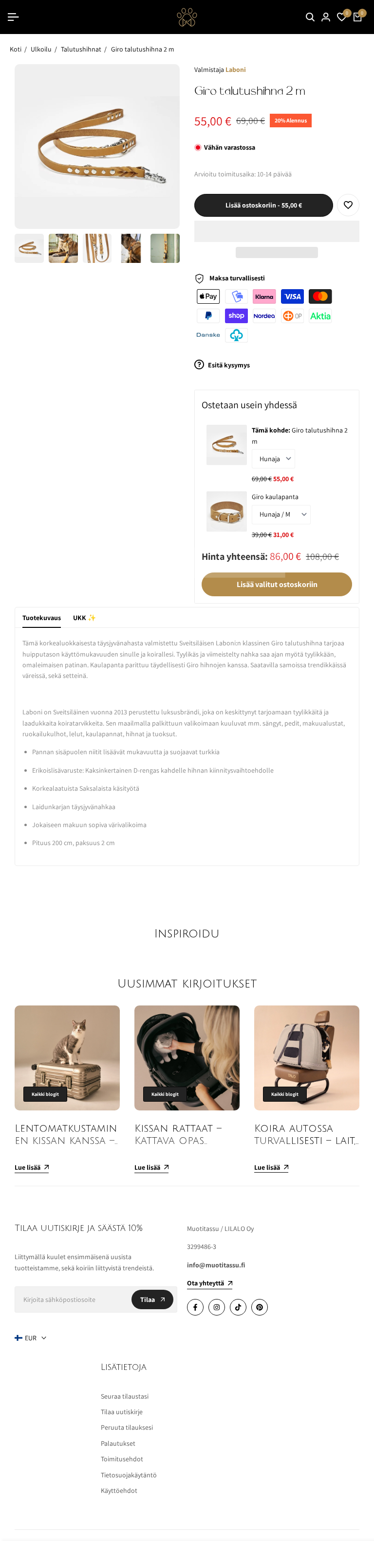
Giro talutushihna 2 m (142, 49)
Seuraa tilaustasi (125, 1396)
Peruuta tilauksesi (127, 1427)
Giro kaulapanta (275, 496)
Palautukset (118, 1443)
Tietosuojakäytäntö (129, 1475)
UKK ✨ (84, 617)
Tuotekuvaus (41, 617)
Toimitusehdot (122, 1458)
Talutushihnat (81, 49)
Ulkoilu (41, 49)
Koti (15, 49)
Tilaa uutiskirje (122, 1411)
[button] (276, 231)
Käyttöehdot (119, 1490)
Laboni (235, 69)
